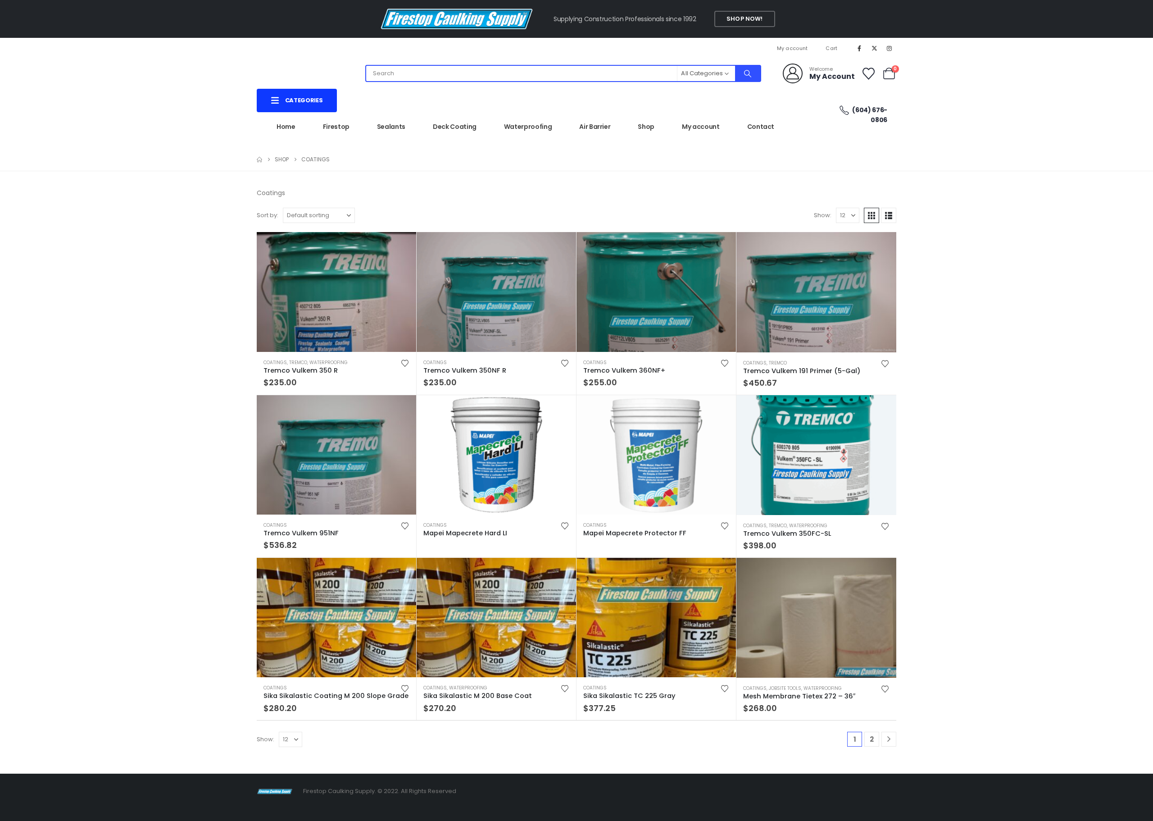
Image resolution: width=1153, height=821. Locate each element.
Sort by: (267, 215)
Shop (646, 126)
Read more (561, 410)
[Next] (888, 739)
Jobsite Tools (785, 688)
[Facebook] (859, 48)
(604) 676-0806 (869, 114)
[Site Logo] (275, 791)
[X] (874, 48)
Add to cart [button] (401, 247)
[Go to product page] (336, 292)
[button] (871, 215)
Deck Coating (455, 126)
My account (792, 48)
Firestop (336, 126)
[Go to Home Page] (259, 159)
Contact (761, 126)
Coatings (275, 362)
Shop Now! (744, 19)
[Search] (747, 73)
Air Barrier (594, 126)
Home (286, 126)
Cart (831, 48)
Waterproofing (528, 126)
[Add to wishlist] (404, 362)
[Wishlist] (868, 74)
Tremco (298, 362)
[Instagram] (889, 48)
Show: (822, 215)
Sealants (391, 126)
